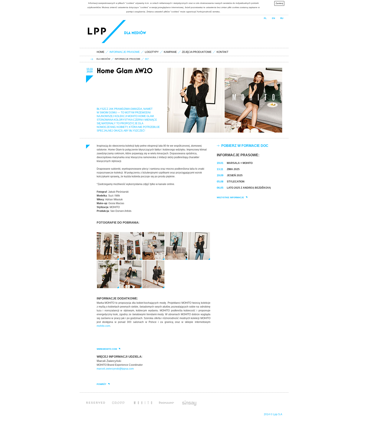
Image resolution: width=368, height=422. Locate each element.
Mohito (143, 403)
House (166, 403)
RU (281, 18)
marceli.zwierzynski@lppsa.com (115, 368)
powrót (101, 384)
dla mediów (103, 59)
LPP (97, 31)
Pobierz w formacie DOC (244, 145)
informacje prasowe (127, 59)
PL (265, 18)
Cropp (119, 403)
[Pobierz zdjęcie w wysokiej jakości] (108, 258)
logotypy (152, 52)
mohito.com (103, 325)
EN (273, 18)
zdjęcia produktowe (196, 52)
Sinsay (188, 403)
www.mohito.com (107, 349)
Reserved (95, 403)
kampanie (170, 52)
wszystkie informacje (230, 198)
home (100, 52)
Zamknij (279, 3)
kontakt (222, 52)
